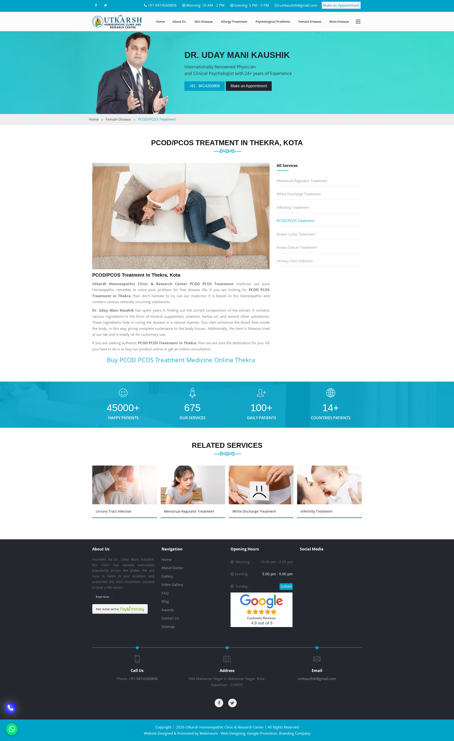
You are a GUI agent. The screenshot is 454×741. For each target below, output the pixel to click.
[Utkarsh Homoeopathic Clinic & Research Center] (117, 21)
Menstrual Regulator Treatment (302, 180)
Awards (168, 609)
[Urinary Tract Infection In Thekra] (125, 478)
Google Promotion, (262, 733)
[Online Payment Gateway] (120, 608)
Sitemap (168, 626)
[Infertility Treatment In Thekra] (330, 478)
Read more (102, 596)
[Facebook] (95, 5)
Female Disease (309, 21)
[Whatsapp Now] (12, 729)
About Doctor (172, 567)
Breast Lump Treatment (296, 234)
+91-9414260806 (162, 5)
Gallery (167, 576)
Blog (165, 601)
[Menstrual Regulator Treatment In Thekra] (193, 478)
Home (160, 21)
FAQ (165, 593)
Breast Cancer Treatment (297, 247)
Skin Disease (203, 21)
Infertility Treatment (293, 207)
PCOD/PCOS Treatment (295, 220)
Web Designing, (233, 733)
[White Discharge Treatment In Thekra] (262, 478)
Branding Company (294, 733)
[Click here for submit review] (261, 609)
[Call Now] (11, 711)
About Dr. (179, 21)
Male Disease (339, 21)
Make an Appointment (341, 5)
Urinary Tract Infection (295, 260)
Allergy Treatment (234, 21)
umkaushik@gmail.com (298, 5)
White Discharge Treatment (299, 194)
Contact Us (170, 618)
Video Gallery (172, 584)
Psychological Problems (273, 21)
